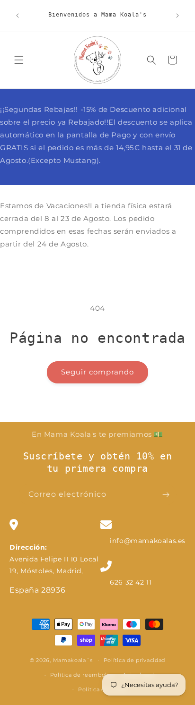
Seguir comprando (97, 371)
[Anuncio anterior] (17, 15)
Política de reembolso (82, 674)
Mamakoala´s (73, 660)
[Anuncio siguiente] (177, 15)
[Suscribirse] (165, 494)
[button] (19, 60)
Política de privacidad (134, 660)
